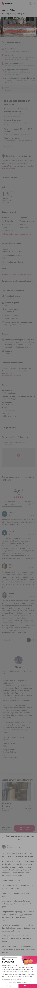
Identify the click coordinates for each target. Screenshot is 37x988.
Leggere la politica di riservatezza (11, 979)
